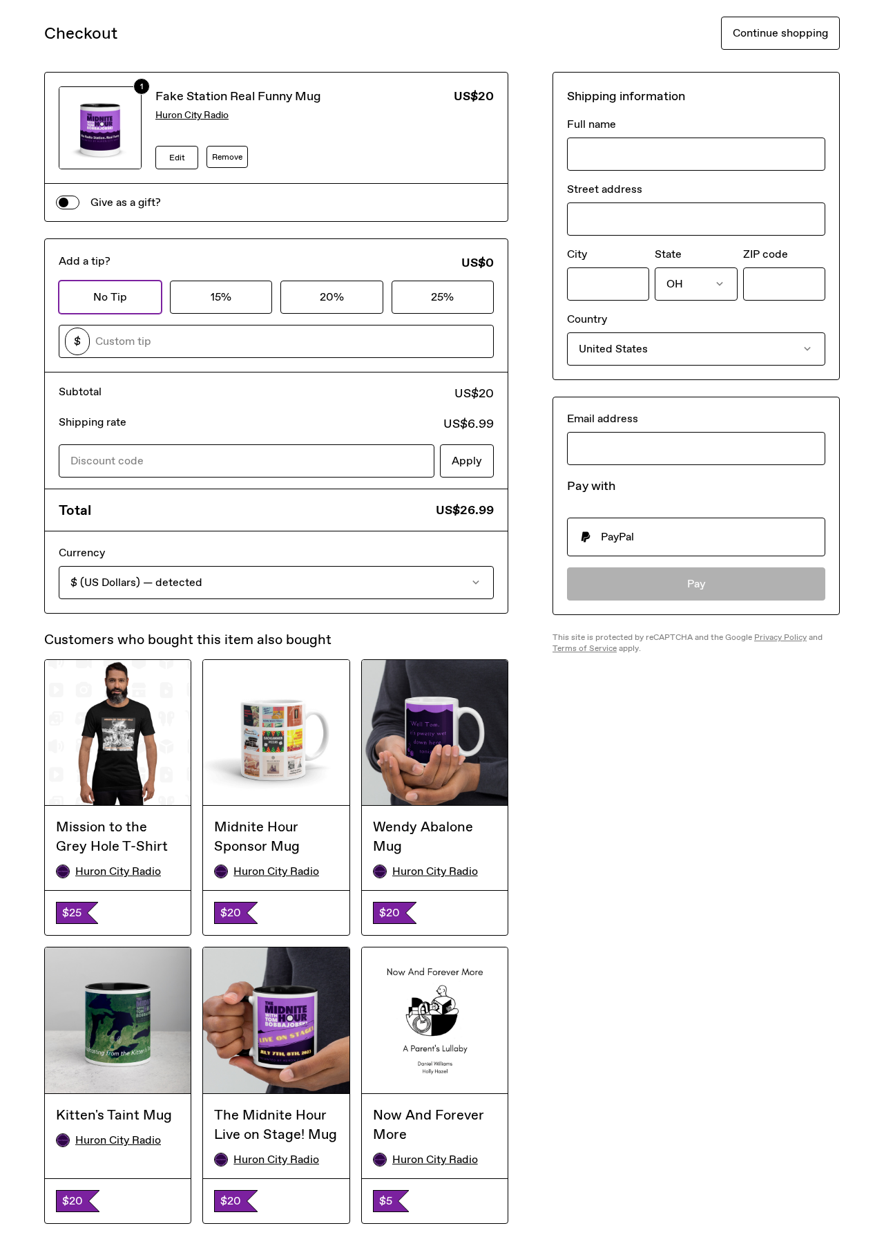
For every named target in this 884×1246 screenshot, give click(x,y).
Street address (604, 189)
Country (587, 318)
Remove (227, 157)
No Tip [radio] (110, 296)
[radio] (696, 537)
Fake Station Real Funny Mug (238, 96)
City (577, 254)
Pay (696, 583)
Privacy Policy (780, 637)
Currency (82, 552)
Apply (467, 460)
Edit (177, 157)
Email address (602, 418)
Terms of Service (584, 648)
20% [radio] (332, 296)
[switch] (67, 202)
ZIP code (765, 254)
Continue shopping (780, 32)
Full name (591, 124)
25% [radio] (442, 296)
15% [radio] (221, 296)
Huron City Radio (192, 115)
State (668, 254)
